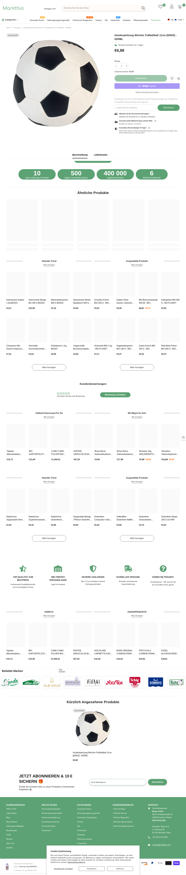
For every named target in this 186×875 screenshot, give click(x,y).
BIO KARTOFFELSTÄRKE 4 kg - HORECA (38, 453)
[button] (6, 683)
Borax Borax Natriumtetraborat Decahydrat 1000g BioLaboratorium (103, 453)
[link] (172, 78)
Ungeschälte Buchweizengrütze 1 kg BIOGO (82, 347)
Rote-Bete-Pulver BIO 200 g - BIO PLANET (169, 347)
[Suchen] (104, 8)
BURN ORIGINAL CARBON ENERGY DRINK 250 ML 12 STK (126, 652)
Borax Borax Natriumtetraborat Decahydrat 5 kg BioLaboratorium (124, 453)
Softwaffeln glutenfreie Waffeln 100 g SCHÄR (125, 518)
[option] (56, 84)
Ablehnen (120, 869)
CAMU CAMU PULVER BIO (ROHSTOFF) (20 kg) (59, 453)
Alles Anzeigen (49, 265)
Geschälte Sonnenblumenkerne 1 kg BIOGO (38, 347)
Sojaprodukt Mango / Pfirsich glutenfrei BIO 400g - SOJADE (82, 518)
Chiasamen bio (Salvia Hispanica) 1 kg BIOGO (15, 347)
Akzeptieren (91, 869)
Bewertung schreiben (115, 395)
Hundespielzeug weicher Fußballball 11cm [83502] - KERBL (92, 754)
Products (16, 28)
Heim (8, 28)
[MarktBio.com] (10, 682)
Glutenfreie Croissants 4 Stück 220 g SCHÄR (102, 518)
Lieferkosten (100, 155)
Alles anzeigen (62, 670)
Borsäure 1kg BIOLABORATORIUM (148, 452)
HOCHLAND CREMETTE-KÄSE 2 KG (103, 652)
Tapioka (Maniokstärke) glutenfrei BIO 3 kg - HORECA (15, 453)
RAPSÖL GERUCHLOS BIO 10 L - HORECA (82, 453)
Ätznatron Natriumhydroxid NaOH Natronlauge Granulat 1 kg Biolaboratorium (170, 453)
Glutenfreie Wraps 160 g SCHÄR (169, 518)
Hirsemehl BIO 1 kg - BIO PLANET (103, 347)
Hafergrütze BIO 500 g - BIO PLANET (170, 301)
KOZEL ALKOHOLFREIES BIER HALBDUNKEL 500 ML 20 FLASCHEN (170, 652)
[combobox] (101, 8)
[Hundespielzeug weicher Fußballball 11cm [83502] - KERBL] (93, 729)
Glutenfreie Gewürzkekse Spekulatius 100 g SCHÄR (147, 518)
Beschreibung (80, 155)
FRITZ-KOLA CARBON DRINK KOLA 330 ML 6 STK (147, 652)
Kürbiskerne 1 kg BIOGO (59, 347)
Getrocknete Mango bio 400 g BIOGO (37, 301)
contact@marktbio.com (161, 845)
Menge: (118, 61)
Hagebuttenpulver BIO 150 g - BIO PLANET (125, 347)
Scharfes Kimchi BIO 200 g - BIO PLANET (101, 301)
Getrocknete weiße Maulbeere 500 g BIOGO (82, 301)
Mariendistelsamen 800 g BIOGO (59, 301)
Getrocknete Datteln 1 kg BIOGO (15, 301)
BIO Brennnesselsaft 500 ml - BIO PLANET (148, 301)
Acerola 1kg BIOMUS (28, 866)
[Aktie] (177, 79)
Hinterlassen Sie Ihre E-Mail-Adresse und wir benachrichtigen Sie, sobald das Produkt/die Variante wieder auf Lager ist (146, 100)
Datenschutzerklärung (76, 862)
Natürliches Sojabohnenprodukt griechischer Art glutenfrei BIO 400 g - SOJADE (37, 518)
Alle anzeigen (49, 417)
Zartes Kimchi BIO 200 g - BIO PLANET (147, 347)
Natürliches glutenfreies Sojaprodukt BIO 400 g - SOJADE (58, 518)
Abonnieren (168, 108)
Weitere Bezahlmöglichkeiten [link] (147, 92)
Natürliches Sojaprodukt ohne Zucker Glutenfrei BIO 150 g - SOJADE (14, 518)
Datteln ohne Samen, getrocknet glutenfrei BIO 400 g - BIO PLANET (125, 301)
